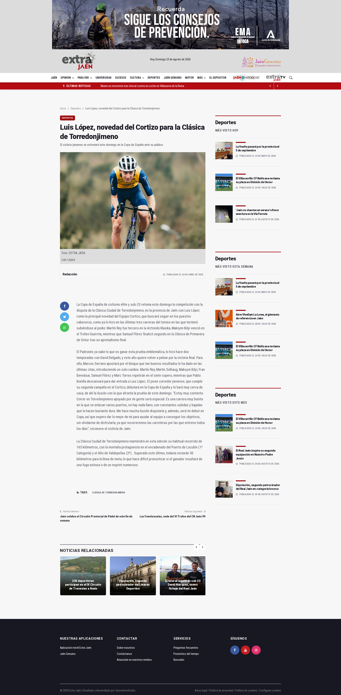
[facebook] (64, 306)
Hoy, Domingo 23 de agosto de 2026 (170, 59)
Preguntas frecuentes (185, 647)
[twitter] (64, 316)
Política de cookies (246, 690)
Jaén (54, 77)
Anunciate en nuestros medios (134, 659)
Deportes (154, 77)
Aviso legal (201, 690)
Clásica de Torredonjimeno (108, 492)
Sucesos (120, 77)
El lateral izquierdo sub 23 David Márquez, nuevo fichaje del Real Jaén (182, 584)
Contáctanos (124, 654)
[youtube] (245, 650)
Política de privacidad (221, 690)
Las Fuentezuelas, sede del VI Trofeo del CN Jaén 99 (172, 516)
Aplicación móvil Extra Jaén (75, 647)
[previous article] (277, 85)
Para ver (83, 77)
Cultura (135, 77)
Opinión (66, 77)
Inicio (63, 108)
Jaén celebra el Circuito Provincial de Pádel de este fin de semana (96, 518)
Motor (189, 77)
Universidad (103, 77)
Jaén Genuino (173, 77)
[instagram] (256, 650)
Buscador (178, 659)
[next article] (270, 85)
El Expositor (217, 77)
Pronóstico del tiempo (186, 654)
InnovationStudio (125, 690)
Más (200, 77)
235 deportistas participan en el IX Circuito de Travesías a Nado (83, 584)
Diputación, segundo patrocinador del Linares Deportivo (133, 584)
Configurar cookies (270, 690)
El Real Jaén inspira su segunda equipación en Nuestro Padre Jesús (255, 454)
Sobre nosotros (126, 647)
